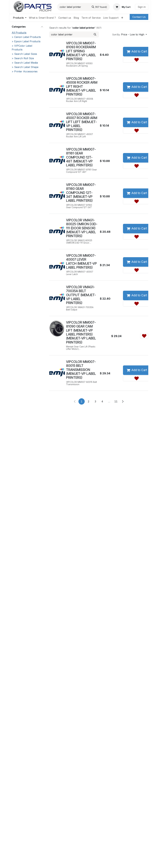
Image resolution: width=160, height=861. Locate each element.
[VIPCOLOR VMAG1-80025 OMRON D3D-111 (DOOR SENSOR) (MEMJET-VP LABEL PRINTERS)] (57, 227)
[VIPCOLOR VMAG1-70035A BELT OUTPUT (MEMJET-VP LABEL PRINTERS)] (57, 293)
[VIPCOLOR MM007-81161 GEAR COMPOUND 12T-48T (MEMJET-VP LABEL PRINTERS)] (57, 156)
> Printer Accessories (25, 71)
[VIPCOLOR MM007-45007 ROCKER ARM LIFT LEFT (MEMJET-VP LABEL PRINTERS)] (57, 120)
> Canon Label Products (26, 37)
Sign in (142, 6)
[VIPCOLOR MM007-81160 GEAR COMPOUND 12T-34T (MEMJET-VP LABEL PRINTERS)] (57, 191)
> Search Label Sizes (24, 53)
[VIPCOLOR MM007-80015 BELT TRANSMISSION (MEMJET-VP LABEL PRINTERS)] (57, 368)
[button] (129, 34)
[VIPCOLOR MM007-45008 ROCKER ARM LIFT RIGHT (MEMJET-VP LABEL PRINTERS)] (57, 85)
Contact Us (139, 16)
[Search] (95, 34)
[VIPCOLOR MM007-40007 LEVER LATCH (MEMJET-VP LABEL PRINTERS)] (57, 262)
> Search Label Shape (25, 67)
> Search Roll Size (23, 58)
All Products (19, 32)
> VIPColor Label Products (22, 47)
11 (116, 401)
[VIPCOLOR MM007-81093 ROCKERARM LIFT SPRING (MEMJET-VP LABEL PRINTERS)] (57, 50)
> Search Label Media (25, 62)
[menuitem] (20, 18)
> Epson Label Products (26, 41)
